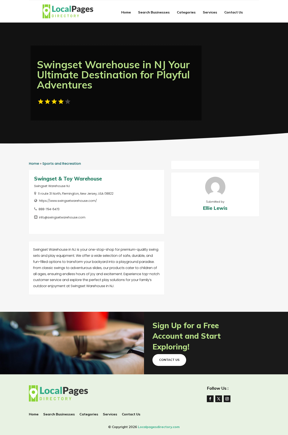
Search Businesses (154, 12)
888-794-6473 (49, 209)
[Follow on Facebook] (210, 398)
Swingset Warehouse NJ (52, 186)
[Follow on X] (218, 398)
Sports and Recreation (61, 163)
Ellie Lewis (215, 208)
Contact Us (233, 12)
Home (126, 12)
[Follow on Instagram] (227, 398)
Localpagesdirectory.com (159, 427)
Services (210, 12)
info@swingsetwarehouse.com (62, 217)
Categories (186, 12)
